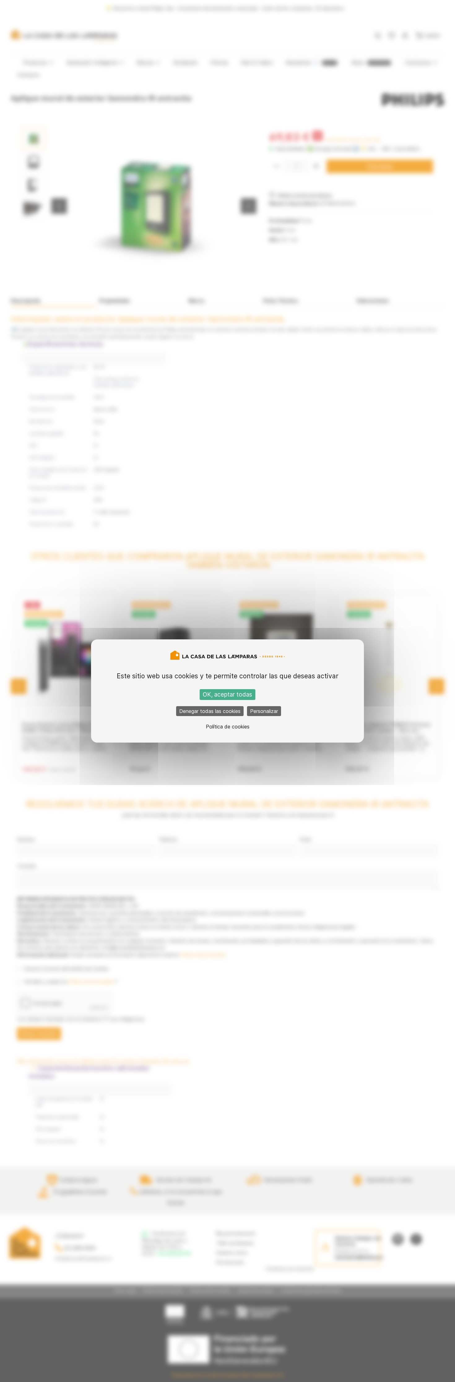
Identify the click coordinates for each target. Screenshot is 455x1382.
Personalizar (264, 711)
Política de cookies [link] (227, 726)
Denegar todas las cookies (209, 711)
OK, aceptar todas (227, 694)
